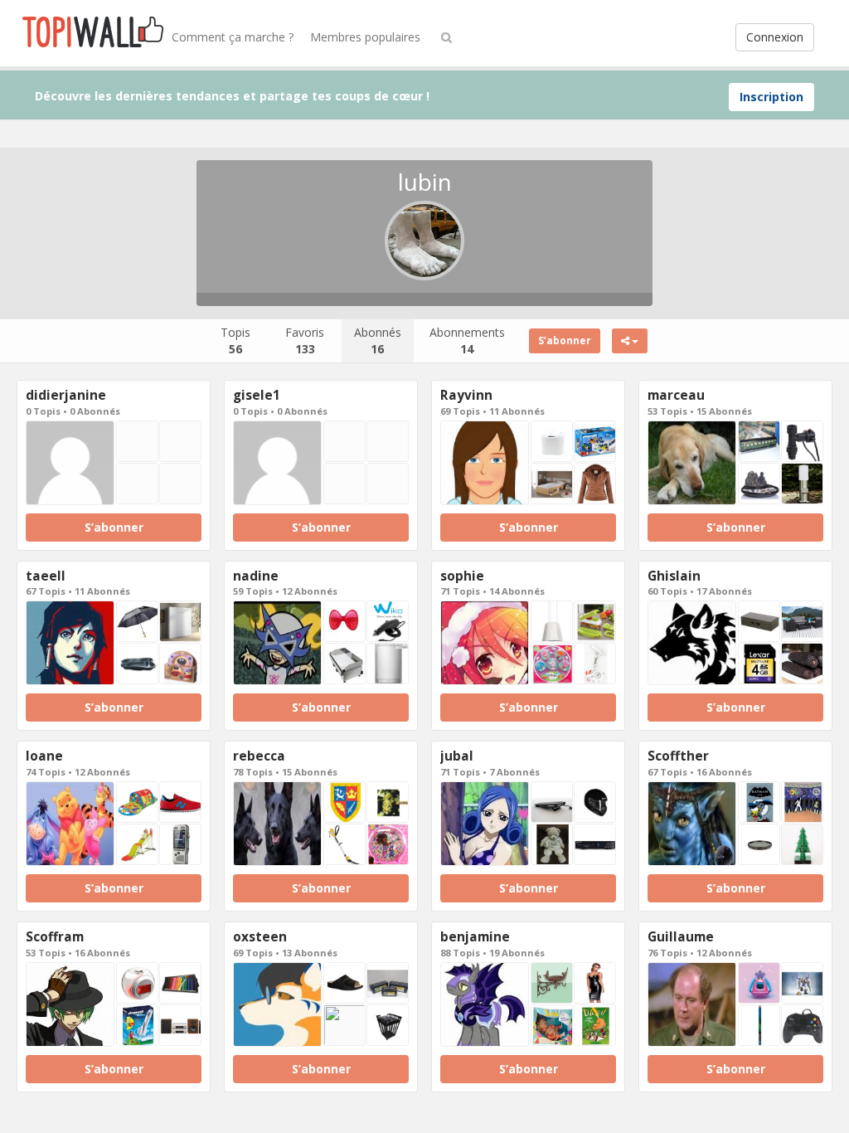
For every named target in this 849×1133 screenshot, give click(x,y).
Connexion (774, 37)
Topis (235, 340)
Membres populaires (365, 37)
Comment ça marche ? (233, 37)
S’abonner (564, 340)
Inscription (771, 97)
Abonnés (377, 340)
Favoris (304, 340)
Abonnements (467, 340)
